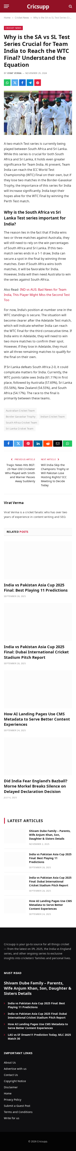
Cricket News (22, 17)
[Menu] (6, 6)
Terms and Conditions (18, 1112)
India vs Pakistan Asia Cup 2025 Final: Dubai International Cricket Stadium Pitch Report (36, 652)
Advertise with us (15, 1069)
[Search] (70, 6)
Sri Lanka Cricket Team (20, 428)
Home (7, 17)
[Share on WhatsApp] (7, 82)
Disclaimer (11, 1087)
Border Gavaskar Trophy (21, 416)
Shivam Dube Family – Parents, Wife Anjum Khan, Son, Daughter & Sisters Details (50, 834)
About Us (10, 1062)
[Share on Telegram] (30, 82)
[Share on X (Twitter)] (14, 82)
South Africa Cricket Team (21, 422)
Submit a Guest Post (17, 1106)
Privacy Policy (12, 1099)
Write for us (11, 1118)
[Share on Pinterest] (37, 82)
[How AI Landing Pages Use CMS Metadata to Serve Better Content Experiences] (38, 689)
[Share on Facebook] (22, 82)
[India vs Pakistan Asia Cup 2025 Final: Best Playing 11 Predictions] (38, 560)
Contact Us (11, 1075)
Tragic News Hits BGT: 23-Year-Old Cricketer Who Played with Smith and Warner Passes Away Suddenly (20, 473)
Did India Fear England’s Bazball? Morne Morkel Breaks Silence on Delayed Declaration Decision (35, 786)
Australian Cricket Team (20, 410)
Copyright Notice (15, 1081)
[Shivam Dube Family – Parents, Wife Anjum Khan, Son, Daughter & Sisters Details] (15, 836)
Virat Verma (14, 73)
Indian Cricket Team (53, 416)
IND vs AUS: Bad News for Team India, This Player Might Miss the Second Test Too (37, 294)
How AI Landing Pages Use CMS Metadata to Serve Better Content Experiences (37, 719)
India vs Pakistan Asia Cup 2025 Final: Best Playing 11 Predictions (36, 587)
